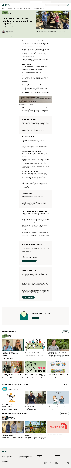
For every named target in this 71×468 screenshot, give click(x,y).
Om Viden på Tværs (40, 458)
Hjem (4, 8)
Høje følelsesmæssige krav (8, 36)
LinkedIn (38, 456)
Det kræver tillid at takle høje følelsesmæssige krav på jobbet (34, 8)
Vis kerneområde (64, 413)
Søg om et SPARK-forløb (28, 297)
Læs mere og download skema (29, 260)
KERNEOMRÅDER (9, 8)
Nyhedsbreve (39, 455)
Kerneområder (36, 1)
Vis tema (66, 384)
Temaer (46, 1)
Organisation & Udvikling (18, 8)
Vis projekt (65, 331)
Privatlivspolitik (57, 455)
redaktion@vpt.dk (5, 461)
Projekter (25, 1)
